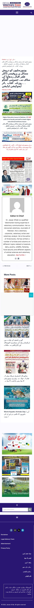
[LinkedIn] (18, 258)
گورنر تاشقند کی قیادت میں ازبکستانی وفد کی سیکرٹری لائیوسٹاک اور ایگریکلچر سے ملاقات (17, 342)
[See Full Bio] (26, 255)
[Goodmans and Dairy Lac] (17, 190)
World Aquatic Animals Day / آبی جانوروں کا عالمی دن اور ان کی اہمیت (16, 414)
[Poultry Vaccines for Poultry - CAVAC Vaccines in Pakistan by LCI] (17, 136)
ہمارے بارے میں (26, 567)
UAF (29, 117)
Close (31, 295)
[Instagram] (16, 258)
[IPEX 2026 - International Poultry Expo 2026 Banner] (17, 97)
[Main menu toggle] (17, 12)
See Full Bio (20, 255)
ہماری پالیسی (27, 571)
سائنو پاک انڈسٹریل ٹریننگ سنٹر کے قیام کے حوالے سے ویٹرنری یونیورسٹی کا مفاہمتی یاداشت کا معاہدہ (16, 378)
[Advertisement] (17, 33)
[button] (31, 12)
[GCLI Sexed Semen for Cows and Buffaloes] (17, 109)
